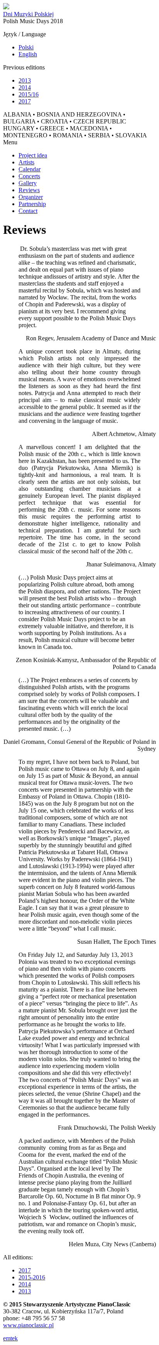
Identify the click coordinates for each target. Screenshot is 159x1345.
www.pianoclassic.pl (28, 1325)
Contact (28, 211)
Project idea (33, 155)
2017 (25, 101)
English (28, 54)
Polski (26, 47)
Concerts (29, 176)
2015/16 (29, 94)
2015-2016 (32, 1277)
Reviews (29, 190)
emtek (10, 1338)
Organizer (31, 197)
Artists (26, 162)
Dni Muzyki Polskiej (28, 14)
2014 (25, 87)
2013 (25, 80)
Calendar (30, 169)
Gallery (28, 183)
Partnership (32, 204)
